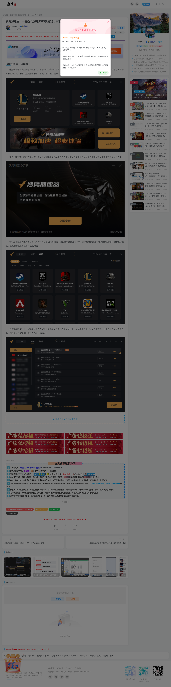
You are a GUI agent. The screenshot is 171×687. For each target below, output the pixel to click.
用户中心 (103, 72)
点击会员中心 (67, 65)
